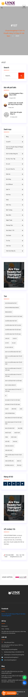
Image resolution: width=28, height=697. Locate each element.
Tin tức (8, 240)
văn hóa (15, 441)
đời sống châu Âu (9, 465)
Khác (7, 199)
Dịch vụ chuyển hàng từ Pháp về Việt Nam (14, 147)
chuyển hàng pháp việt (11, 320)
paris (6, 437)
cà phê (7, 343)
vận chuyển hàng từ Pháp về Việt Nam (13, 455)
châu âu (7, 338)
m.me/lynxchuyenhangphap (17, 654)
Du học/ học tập (10, 159)
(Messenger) (7, 654)
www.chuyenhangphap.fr (10, 660)
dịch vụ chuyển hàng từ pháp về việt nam (13, 369)
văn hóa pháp (8, 450)
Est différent (9, 184)
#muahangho (8, 312)
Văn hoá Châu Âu (10, 251)
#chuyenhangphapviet (11, 303)
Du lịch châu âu (10, 169)
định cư (19, 460)
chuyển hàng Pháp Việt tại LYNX (13, 325)
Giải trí (8, 189)
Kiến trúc (8, 205)
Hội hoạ (8, 194)
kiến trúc (14, 408)
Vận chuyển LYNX (9, 460)
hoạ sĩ (6, 408)
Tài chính (8, 235)
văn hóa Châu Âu (9, 446)
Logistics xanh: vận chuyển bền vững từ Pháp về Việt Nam (15, 103)
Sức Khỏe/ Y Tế (10, 230)
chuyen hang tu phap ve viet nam (13, 316)
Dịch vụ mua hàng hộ (12, 153)
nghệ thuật (8, 432)
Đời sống (8, 179)
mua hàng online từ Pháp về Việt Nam (13, 423)
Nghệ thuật (9, 220)
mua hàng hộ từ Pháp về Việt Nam (13, 417)
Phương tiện (9, 225)
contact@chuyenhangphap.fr (11, 657)
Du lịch (8, 164)
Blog (7, 136)
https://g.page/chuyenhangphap (9, 649)
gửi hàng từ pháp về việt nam (12, 404)
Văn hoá (8, 245)
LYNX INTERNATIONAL (10, 413)
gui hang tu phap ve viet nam (12, 400)
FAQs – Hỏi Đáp (5, 628)
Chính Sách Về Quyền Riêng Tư (16, 113)
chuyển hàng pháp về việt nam (13, 329)
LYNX (21, 408)
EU (5, 395)
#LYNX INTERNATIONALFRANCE (12, 307)
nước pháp (17, 432)
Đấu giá (8, 174)
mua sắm (20, 428)
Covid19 (8, 141)
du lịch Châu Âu (9, 347)
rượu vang (13, 437)
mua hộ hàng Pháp (9, 428)
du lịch (14, 343)
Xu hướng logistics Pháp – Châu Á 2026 (16, 94)
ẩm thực (19, 465)
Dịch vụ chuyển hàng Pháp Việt (13, 351)
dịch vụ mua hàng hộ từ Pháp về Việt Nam (13, 390)
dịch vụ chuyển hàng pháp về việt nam (13, 357)
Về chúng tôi (4, 626)
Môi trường (9, 210)
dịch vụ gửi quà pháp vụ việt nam (13, 380)
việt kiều (7, 441)
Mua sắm (8, 215)
